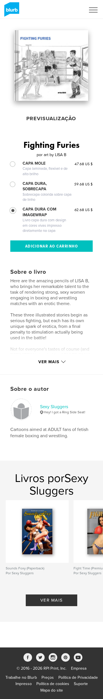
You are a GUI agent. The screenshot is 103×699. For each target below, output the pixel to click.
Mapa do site (51, 690)
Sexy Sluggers (54, 407)
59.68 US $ (83, 184)
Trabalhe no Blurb (21, 677)
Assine (72, 10)
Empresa (78, 668)
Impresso (23, 683)
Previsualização (51, 118)
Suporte (81, 683)
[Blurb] (11, 11)
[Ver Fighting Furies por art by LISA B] (51, 65)
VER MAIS (51, 600)
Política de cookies (52, 683)
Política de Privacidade (78, 677)
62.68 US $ (83, 209)
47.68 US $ (83, 163)
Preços (47, 677)
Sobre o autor (29, 389)
